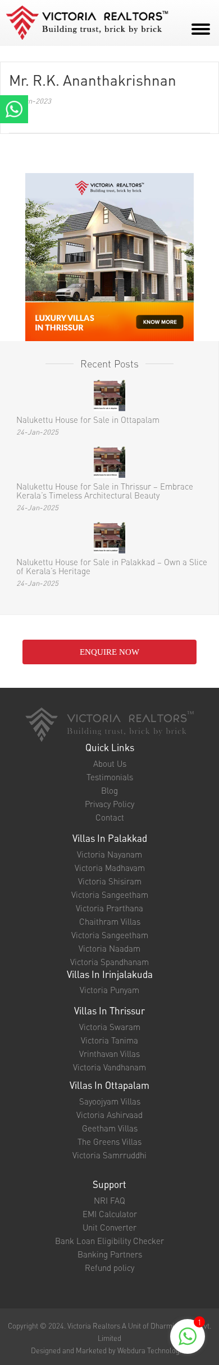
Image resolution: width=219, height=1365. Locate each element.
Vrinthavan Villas (109, 1053)
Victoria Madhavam (110, 867)
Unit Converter (109, 1227)
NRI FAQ (109, 1200)
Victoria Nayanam (109, 854)
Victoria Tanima (109, 1040)
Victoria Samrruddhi (109, 1155)
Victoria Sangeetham (109, 894)
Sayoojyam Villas (109, 1101)
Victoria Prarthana (109, 908)
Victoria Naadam (109, 948)
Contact (109, 817)
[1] (188, 1343)
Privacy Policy (109, 803)
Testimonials (109, 776)
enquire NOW (109, 651)
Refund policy (109, 1267)
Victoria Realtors (93, 1325)
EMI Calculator (110, 1213)
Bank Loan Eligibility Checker (109, 1240)
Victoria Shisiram (110, 881)
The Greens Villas (109, 1141)
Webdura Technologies (153, 1350)
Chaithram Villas (109, 921)
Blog (109, 790)
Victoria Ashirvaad (109, 1114)
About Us (109, 763)
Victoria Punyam (109, 989)
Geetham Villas (110, 1128)
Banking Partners (109, 1254)
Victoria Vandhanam (109, 1067)
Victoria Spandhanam (109, 961)
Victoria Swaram (109, 1026)
